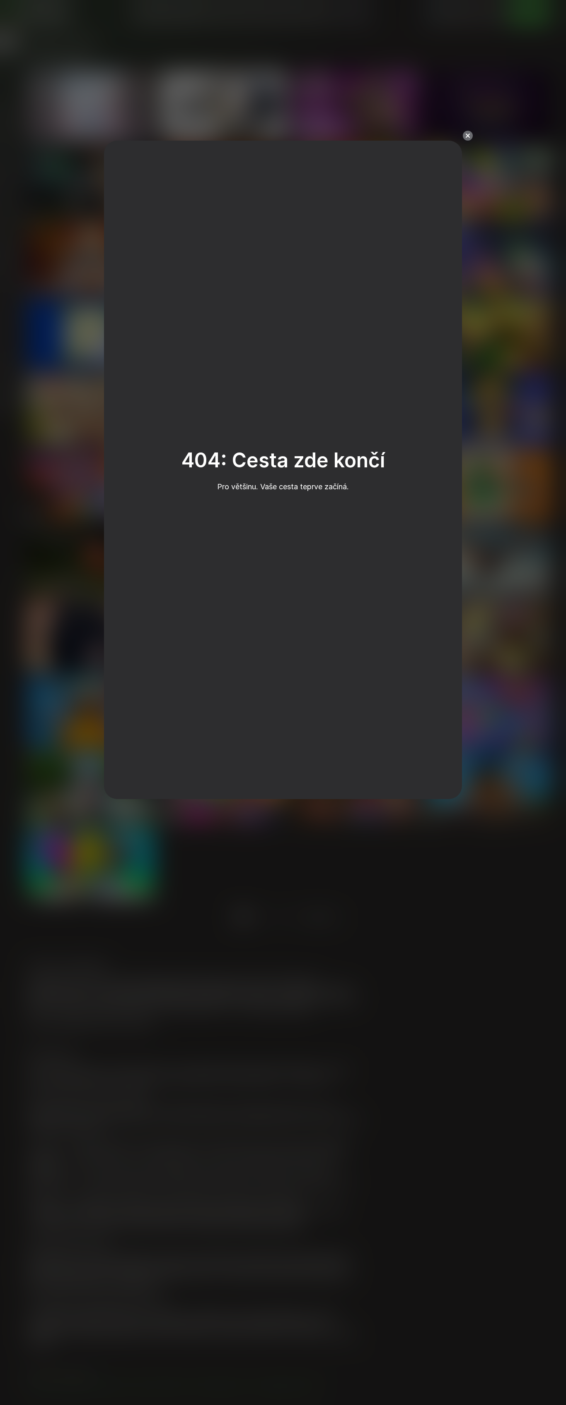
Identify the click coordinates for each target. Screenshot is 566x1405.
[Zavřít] (468, 136)
